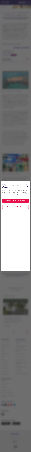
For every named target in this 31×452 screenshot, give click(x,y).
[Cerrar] (27, 185)
